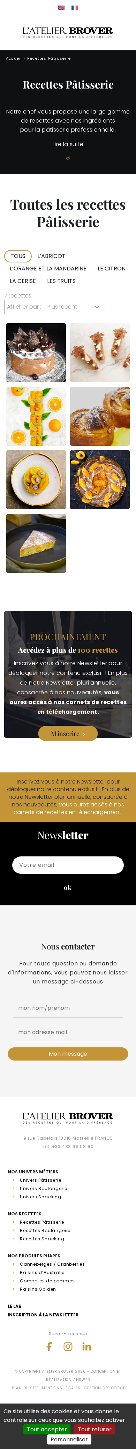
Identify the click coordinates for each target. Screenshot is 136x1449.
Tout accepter (47, 1429)
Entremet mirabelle (30, 491)
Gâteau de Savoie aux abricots (96, 486)
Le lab (15, 1306)
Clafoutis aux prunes (33, 555)
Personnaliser (69, 1439)
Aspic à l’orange (27, 428)
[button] (18, 256)
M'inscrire (65, 733)
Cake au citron (91, 428)
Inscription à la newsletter (43, 1315)
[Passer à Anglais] (61, 7)
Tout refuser (95, 1429)
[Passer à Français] (74, 7)
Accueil (14, 58)
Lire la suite (68, 144)
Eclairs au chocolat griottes (95, 359)
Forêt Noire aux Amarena (33, 359)
